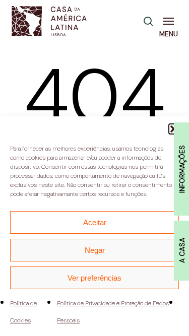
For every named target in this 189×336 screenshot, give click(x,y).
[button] (170, 21)
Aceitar (94, 222)
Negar (95, 250)
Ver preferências (94, 278)
